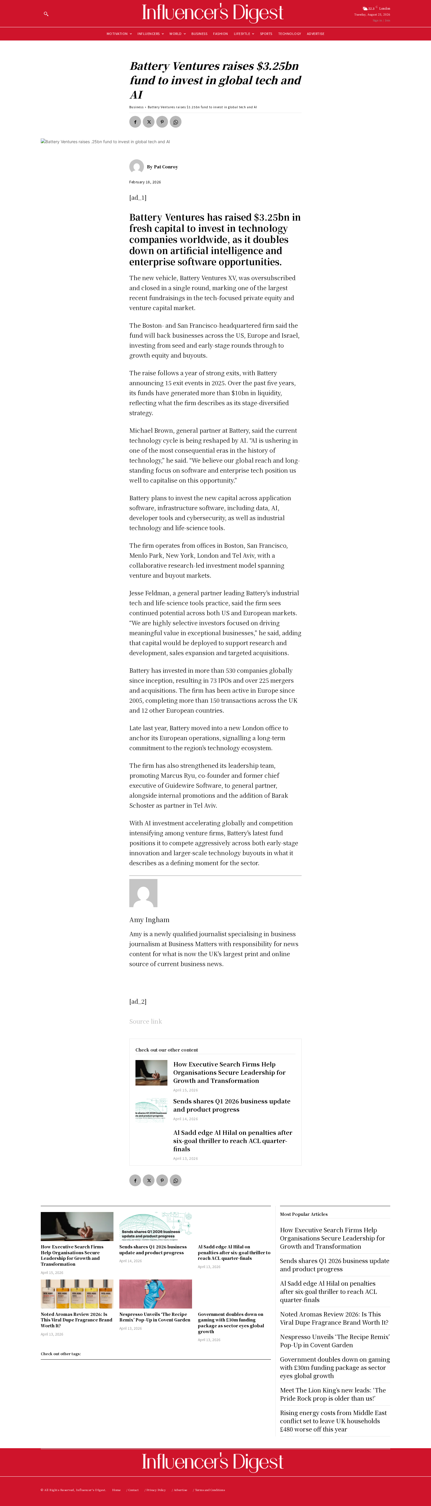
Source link (145, 1021)
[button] (46, 14)
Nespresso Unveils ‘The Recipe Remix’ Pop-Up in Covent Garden (154, 1317)
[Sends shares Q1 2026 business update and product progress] (151, 1110)
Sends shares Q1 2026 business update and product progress (232, 1105)
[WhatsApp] (175, 122)
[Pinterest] (162, 122)
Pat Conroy (166, 167)
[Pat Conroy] (138, 166)
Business (136, 107)
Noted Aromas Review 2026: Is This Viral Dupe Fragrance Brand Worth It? (76, 1319)
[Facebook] (135, 122)
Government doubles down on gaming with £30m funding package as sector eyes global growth (231, 1322)
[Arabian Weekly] (215, 13)
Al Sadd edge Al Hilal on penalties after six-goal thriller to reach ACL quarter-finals (232, 1140)
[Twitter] (149, 122)
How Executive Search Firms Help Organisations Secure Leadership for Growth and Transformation (229, 1072)
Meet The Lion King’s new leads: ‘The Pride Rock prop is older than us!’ (333, 1394)
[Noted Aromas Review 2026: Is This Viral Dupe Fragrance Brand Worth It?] (77, 1294)
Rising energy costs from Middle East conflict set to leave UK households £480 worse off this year (333, 1420)
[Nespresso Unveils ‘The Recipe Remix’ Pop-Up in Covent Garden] (155, 1294)
